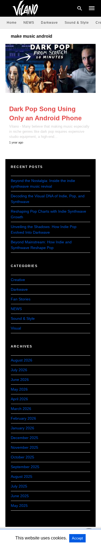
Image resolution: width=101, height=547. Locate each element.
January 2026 (22, 428)
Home (12, 22)
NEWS (28, 22)
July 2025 (19, 486)
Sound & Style (77, 22)
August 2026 (21, 360)
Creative (18, 280)
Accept (77, 538)
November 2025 (24, 447)
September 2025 (25, 467)
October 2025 (22, 457)
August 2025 (21, 476)
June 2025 (20, 496)
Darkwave (49, 22)
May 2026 (19, 389)
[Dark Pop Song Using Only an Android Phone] (50, 68)
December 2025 (24, 438)
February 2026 (23, 418)
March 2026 (21, 408)
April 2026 (19, 399)
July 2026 (19, 370)
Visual (16, 328)
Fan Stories (20, 299)
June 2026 (20, 379)
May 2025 (19, 505)
